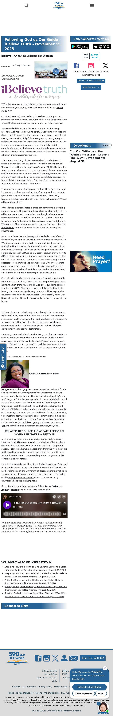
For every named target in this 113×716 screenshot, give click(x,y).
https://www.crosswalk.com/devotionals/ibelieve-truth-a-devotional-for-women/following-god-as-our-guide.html (34, 530)
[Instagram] (91, 65)
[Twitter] (105, 65)
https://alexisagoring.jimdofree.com (36, 422)
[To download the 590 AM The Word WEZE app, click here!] (80, 46)
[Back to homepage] (59, 5)
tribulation (45, 318)
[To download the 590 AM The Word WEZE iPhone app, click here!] (102, 46)
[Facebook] (76, 65)
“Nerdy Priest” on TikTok (21, 477)
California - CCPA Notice (23, 686)
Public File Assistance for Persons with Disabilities (34, 692)
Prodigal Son (7, 227)
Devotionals (82, 145)
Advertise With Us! (91, 87)
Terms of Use (60, 686)
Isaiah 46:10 (46, 167)
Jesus (11, 298)
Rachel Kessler (45, 464)
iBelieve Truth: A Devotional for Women (27, 55)
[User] (64, 660)
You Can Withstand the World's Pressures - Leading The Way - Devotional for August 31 (89, 156)
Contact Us (67, 677)
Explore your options (90, 80)
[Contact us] (72, 659)
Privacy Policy (45, 686)
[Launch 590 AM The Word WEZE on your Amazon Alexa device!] (91, 56)
